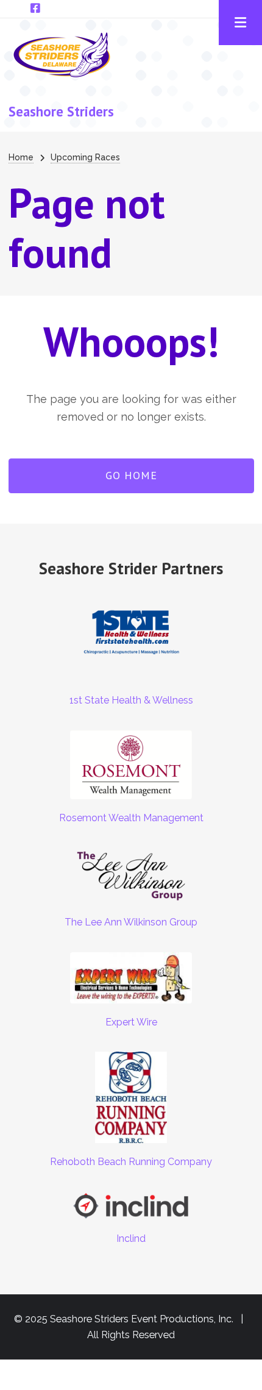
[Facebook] (35, 8)
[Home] (62, 53)
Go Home (131, 475)
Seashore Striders (61, 111)
